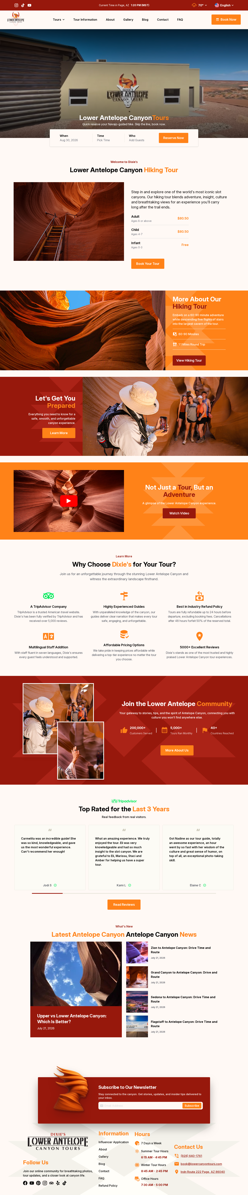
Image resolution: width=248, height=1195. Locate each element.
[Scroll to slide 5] (200, 893)
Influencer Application (114, 1142)
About (103, 1149)
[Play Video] (69, 501)
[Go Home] (15, 19)
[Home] (58, 1144)
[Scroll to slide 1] (78, 893)
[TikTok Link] (23, 5)
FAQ (101, 1178)
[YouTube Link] (29, 5)
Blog (102, 1164)
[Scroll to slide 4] (170, 893)
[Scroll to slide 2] (108, 893)
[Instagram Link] (16, 5)
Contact (104, 1171)
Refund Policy (108, 1185)
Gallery (103, 1156)
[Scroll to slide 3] (139, 893)
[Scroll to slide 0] (47, 893)
